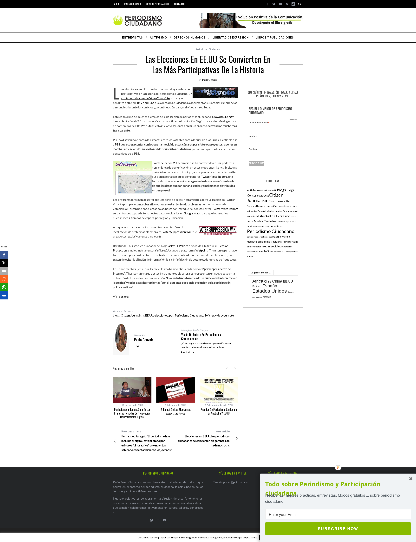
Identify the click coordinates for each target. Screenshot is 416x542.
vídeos (287, 251)
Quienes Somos (132, 4)
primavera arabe (255, 246)
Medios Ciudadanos (266, 221)
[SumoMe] (4, 295)
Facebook (287, 211)
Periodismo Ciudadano (208, 49)
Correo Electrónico (259, 122)
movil (249, 226)
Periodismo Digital (270, 237)
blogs (116, 315)
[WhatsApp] (4, 287)
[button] (338, 489)
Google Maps (192, 213)
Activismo (253, 190)
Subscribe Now (338, 528)
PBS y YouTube (144, 103)
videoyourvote (224, 315)
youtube (294, 251)
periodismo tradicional (270, 241)
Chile (260, 196)
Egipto (284, 206)
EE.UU (149, 315)
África (250, 256)
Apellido (253, 149)
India (255, 216)
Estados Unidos (273, 211)
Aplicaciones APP (268, 190)
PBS (117, 144)
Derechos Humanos (256, 206)
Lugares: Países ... (261, 272)
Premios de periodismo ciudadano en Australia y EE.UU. (219, 411)
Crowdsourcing (222, 117)
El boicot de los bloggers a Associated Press (176, 411)
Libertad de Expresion (274, 216)
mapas (250, 221)
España (261, 211)
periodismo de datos (255, 237)
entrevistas (252, 211)
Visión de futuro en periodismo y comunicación (201, 336)
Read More (187, 352)
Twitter (209, 315)
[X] (4, 263)
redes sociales (272, 246)
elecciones (161, 315)
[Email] (4, 271)
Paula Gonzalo (209, 79)
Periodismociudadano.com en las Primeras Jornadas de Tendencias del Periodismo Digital (132, 413)
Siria (261, 251)
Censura (252, 195)
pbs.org (124, 296)
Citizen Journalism (132, 315)
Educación (271, 206)
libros (293, 216)
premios (294, 241)
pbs (171, 315)
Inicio (116, 4)
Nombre (253, 136)
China (266, 195)
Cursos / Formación (157, 4)
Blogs (290, 190)
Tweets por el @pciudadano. (231, 482)
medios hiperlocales (288, 221)
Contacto (179, 4)
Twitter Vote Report (214, 176)
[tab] (260, 272)
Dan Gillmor (286, 201)
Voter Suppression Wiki (177, 232)
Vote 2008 (147, 126)
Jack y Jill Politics (177, 246)
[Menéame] (4, 279)
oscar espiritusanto (261, 226)
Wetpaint (201, 250)
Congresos (275, 200)
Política (286, 241)
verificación (279, 252)
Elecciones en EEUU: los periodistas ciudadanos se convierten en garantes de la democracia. (204, 438)
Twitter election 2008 (166, 163)
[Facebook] (4, 255)
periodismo (276, 226)
